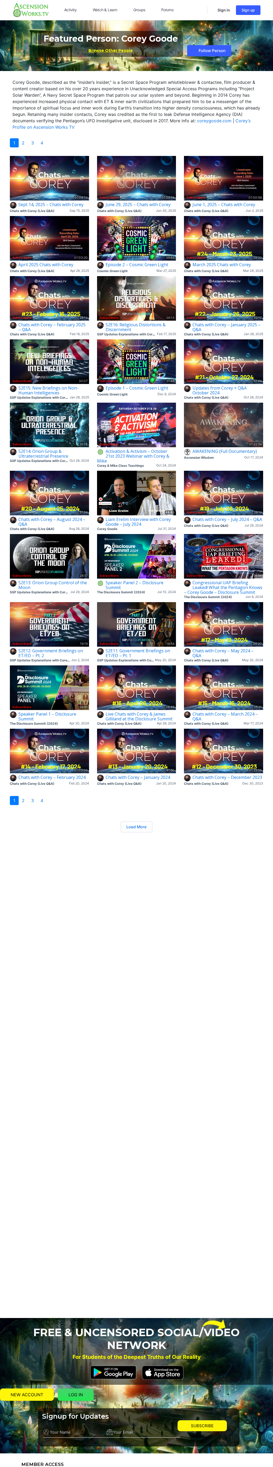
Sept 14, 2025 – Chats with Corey (50, 204)
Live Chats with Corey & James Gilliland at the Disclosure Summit (139, 716)
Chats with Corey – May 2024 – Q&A (223, 653)
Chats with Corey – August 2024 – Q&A (51, 521)
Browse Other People (111, 50)
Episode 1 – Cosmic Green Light (137, 388)
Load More (136, 826)
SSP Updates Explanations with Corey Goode (132, 334)
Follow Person (212, 50)
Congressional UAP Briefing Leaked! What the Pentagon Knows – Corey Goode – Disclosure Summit (223, 587)
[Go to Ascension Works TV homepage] (31, 9)
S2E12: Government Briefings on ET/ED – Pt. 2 (50, 653)
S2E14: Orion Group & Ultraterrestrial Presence (43, 453)
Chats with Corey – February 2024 (52, 777)
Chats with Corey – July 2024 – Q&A (227, 519)
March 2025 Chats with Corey (221, 265)
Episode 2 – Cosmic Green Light (137, 265)
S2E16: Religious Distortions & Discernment (136, 327)
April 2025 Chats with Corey (45, 265)
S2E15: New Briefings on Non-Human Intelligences (48, 390)
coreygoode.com (214, 120)
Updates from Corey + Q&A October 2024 (219, 390)
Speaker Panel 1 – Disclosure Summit (47, 716)
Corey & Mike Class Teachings (120, 466)
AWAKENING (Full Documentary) (224, 451)
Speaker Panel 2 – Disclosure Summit (134, 585)
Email (123, 1423)
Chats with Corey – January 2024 (138, 777)
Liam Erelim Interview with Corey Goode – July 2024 (138, 521)
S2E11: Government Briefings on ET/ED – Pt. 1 (138, 653)
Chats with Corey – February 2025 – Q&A (52, 327)
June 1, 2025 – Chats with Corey (223, 204)
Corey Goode (107, 529)
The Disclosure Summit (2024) (121, 592)
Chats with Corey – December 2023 (227, 777)
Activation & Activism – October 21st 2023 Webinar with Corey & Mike (133, 456)
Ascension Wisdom (199, 458)
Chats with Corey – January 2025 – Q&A (226, 327)
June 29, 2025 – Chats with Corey (138, 204)
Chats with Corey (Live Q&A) (32, 211)
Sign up (248, 10)
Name (49, 1423)
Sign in (224, 10)
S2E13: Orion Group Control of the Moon (52, 585)
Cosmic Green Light (112, 271)
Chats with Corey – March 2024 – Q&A (225, 716)
